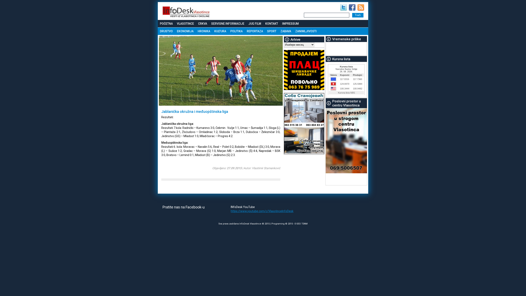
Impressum (290, 23)
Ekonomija (185, 31)
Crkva (202, 23)
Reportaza (255, 31)
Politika (236, 31)
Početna (166, 23)
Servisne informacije (227, 23)
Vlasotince (185, 23)
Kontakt (271, 23)
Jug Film (254, 23)
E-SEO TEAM (301, 223)
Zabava (285, 31)
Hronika (204, 31)
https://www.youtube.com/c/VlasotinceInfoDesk (262, 211)
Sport (271, 31)
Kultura (220, 31)
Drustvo (166, 31)
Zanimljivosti (306, 31)
